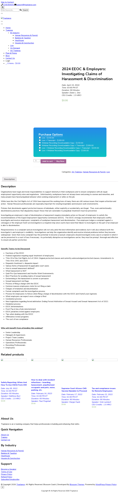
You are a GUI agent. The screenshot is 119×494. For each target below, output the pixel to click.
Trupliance (20, 484)
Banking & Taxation (23, 38)
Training (4, 437)
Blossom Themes (77, 484)
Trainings (9, 30)
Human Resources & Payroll (26, 35)
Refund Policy (6, 477)
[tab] (9, 179)
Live (12, 45)
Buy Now (60, 161)
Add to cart (47, 161)
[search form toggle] (2, 7)
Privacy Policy (6, 474)
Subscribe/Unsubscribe (10, 479)
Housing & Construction (24, 43)
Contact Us (10, 58)
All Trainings (15, 50)
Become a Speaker (8, 469)
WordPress (100, 484)
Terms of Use (6, 472)
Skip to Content (7, 2)
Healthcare (19, 40)
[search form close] (2, 13)
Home (8, 27)
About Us (5, 435)
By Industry (15, 33)
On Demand (15, 48)
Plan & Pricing (11, 53)
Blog (8, 55)
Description (9, 179)
